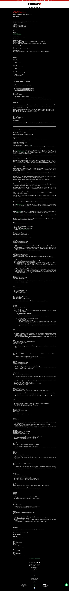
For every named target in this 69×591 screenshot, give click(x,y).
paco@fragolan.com (16, 33)
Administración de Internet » (27, 99)
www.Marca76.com (20, 183)
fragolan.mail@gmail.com (17, 34)
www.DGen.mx (18, 150)
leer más (30, 145)
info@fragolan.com (34, 570)
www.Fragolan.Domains (22, 151)
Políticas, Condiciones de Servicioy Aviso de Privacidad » (34, 559)
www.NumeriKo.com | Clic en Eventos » (25, 229)
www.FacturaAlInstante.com (32, 191)
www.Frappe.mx (18, 211)
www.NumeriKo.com (20, 204)
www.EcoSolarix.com (20, 218)
